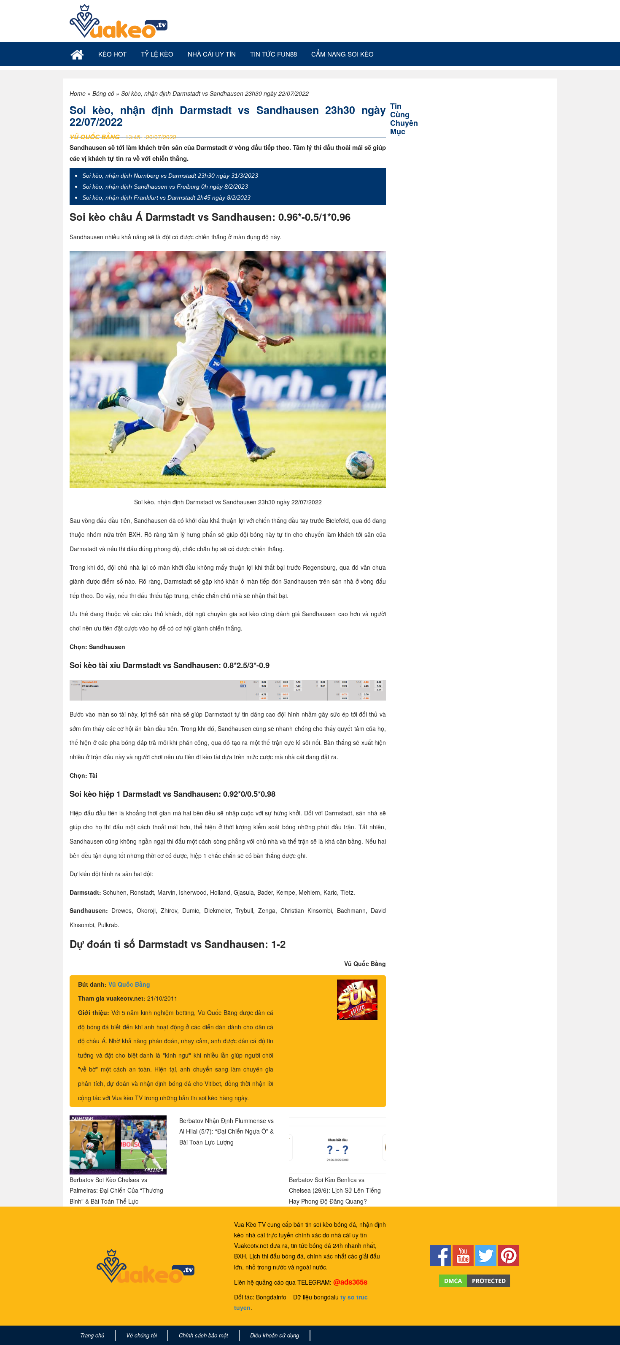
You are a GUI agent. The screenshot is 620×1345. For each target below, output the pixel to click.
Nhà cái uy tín (212, 53)
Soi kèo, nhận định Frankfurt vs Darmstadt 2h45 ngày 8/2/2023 (166, 197)
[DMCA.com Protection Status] (474, 1280)
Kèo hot (112, 53)
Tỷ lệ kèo (157, 53)
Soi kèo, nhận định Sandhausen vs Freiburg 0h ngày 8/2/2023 (165, 186)
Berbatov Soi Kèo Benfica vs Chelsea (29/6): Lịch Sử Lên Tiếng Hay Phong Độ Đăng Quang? (335, 1190)
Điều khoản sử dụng (274, 1335)
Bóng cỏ (103, 93)
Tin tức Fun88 (273, 53)
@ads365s (350, 1282)
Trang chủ (92, 1335)
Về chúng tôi (141, 1335)
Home (78, 93)
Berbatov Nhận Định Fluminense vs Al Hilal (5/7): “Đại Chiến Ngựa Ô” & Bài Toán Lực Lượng (226, 1131)
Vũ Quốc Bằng (129, 984)
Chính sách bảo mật (203, 1335)
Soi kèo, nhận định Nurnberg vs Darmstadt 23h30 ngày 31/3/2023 (170, 175)
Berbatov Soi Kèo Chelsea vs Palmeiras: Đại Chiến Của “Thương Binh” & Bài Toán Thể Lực (116, 1190)
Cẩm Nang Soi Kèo (342, 53)
